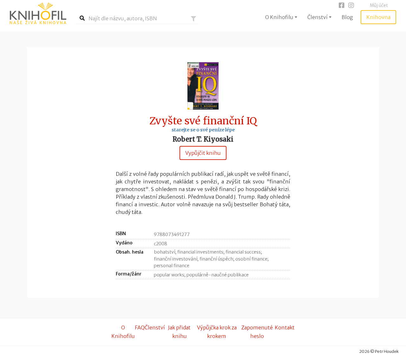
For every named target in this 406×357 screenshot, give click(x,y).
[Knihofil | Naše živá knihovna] (38, 13)
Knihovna (378, 17)
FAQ (140, 327)
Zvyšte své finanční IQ (203, 121)
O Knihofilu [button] (279, 17)
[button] (193, 19)
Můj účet (379, 5)
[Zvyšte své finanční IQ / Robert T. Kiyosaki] (203, 85)
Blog (347, 17)
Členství (155, 327)
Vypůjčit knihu (203, 153)
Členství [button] (317, 17)
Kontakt (285, 327)
